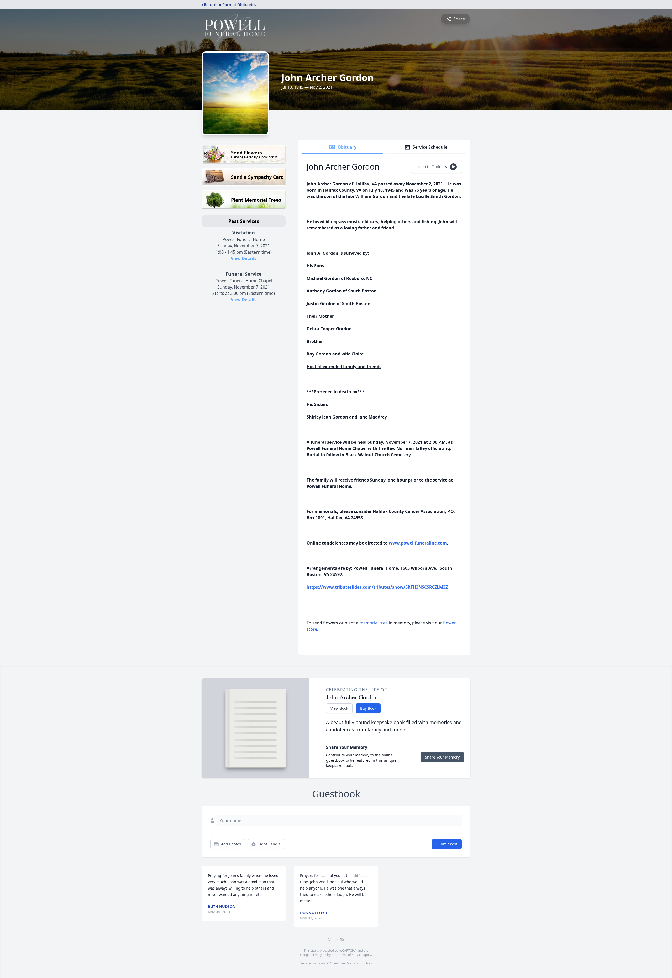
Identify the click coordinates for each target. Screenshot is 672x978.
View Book (339, 708)
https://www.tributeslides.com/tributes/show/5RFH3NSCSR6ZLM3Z (377, 587)
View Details (243, 258)
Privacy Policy (321, 955)
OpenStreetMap (341, 963)
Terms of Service (350, 955)
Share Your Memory (442, 757)
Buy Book (368, 708)
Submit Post (446, 843)
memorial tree (373, 623)
